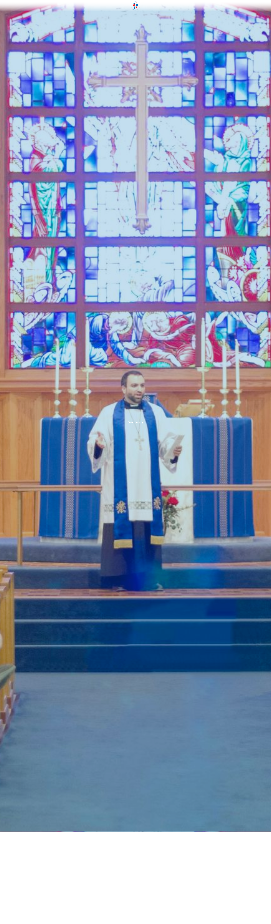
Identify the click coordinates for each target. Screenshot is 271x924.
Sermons (146, 6)
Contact (166, 6)
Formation (116, 6)
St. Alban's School (156, 6)
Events (125, 6)
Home (93, 6)
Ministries (107, 6)
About (98, 6)
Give (171, 6)
